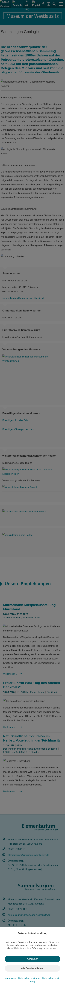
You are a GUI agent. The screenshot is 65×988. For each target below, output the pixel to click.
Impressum (11, 978)
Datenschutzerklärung (29, 978)
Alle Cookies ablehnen (32, 968)
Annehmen (32, 958)
